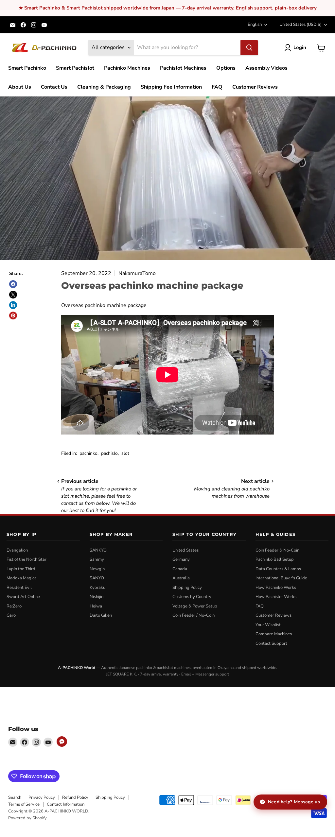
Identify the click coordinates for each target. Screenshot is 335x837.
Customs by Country (191, 597)
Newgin (97, 569)
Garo (11, 615)
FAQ (217, 87)
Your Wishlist (268, 625)
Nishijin (96, 597)
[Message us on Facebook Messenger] (62, 741)
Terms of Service (24, 804)
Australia (181, 578)
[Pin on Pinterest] (13, 315)
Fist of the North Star (26, 559)
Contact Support (271, 643)
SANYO (97, 578)
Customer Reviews (255, 87)
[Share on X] (13, 295)
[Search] (249, 47)
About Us (19, 87)
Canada (179, 569)
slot (125, 453)
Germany (181, 559)
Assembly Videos (266, 68)
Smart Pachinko (27, 68)
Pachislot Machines (183, 68)
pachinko (88, 453)
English (255, 24)
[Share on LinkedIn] (13, 305)
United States (300, 24)
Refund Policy (75, 797)
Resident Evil (19, 587)
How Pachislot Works (276, 597)
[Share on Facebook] (13, 284)
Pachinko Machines (127, 68)
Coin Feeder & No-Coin (277, 550)
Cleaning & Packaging (104, 87)
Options (226, 68)
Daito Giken (101, 615)
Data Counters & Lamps (278, 569)
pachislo (109, 453)
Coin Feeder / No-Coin (193, 615)
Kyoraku (97, 587)
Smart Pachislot (75, 68)
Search (14, 797)
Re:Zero (14, 606)
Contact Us (54, 87)
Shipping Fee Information (171, 87)
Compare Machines (274, 634)
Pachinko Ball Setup (275, 559)
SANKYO (98, 550)
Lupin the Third (21, 569)
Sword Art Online (23, 597)
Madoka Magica (22, 578)
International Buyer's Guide (281, 578)
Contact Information (65, 804)
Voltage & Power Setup (194, 606)
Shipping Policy (187, 587)
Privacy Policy (41, 797)
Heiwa (96, 606)
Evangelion (17, 550)
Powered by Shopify (27, 818)
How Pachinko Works (276, 587)
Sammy (97, 559)
